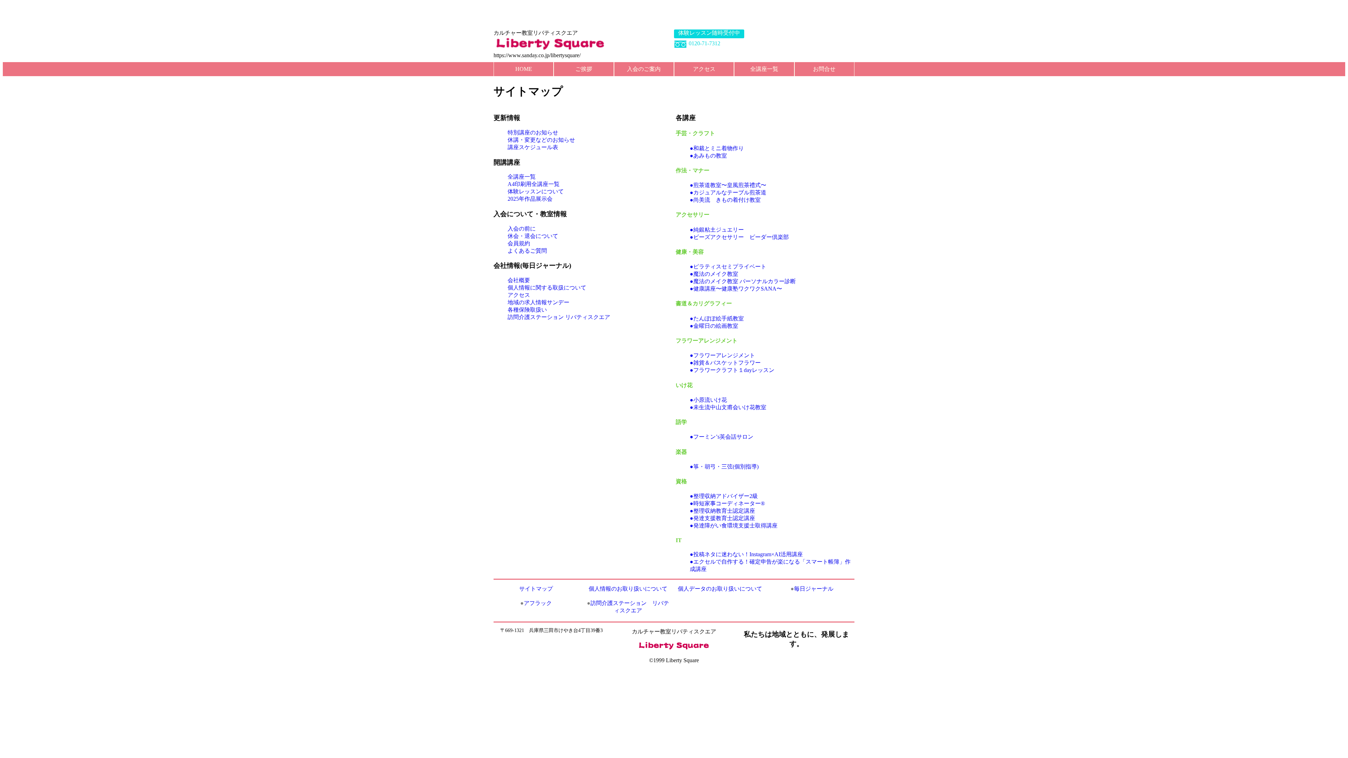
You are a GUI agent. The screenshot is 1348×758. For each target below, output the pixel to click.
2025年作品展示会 (530, 199)
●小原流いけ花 (708, 400)
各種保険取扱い (527, 310)
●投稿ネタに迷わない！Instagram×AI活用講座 (746, 554)
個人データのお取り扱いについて (720, 589)
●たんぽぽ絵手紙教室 (717, 318)
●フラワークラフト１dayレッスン (732, 370)
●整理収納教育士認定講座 (722, 511)
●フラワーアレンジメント (722, 355)
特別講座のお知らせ (533, 132)
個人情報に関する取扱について (547, 288)
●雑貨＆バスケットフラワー (725, 363)
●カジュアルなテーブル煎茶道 (728, 192)
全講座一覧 (764, 69)
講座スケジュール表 (533, 147)
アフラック (536, 603)
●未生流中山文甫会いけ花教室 (728, 407)
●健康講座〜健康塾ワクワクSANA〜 (736, 289)
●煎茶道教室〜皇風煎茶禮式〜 (728, 185)
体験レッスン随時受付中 (709, 33)
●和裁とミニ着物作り (717, 148)
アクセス (704, 69)
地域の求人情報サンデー (538, 302)
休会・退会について (533, 236)
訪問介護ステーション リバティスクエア (559, 317)
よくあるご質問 (527, 251)
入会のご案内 (644, 69)
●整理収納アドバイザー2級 (724, 496)
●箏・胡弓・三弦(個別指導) (724, 467)
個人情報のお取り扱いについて (628, 589)
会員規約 (519, 243)
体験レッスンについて (536, 191)
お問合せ (824, 69)
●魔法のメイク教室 (714, 274)
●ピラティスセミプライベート (728, 267)
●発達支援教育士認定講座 (722, 518)
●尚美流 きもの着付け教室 (725, 200)
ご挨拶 (583, 69)
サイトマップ (536, 589)
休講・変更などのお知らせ (541, 140)
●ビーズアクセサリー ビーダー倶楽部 (739, 237)
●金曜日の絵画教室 (714, 326)
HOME (523, 69)
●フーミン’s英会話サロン (721, 437)
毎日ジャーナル (812, 589)
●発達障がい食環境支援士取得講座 (734, 525)
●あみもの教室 (708, 156)
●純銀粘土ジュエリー (717, 230)
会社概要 (519, 280)
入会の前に (522, 229)
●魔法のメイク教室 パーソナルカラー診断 (743, 281)
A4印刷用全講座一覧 (534, 184)
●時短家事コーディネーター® (727, 503)
